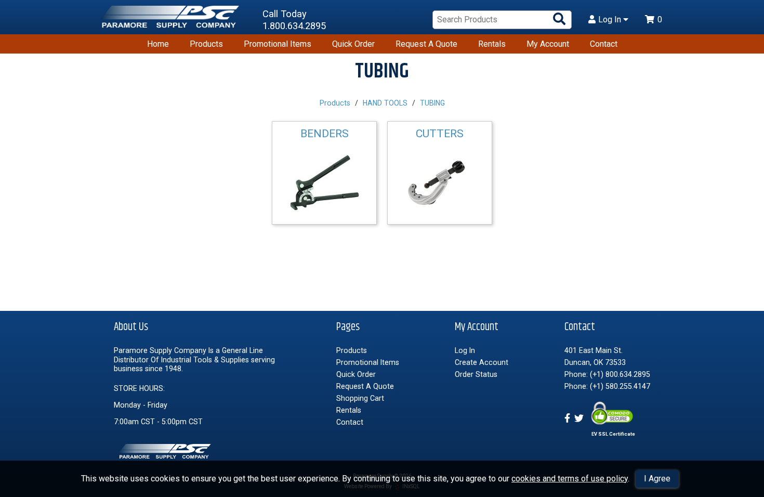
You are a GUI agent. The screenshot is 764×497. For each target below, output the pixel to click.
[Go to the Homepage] (171, 20)
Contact (603, 44)
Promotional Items (277, 44)
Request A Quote (426, 44)
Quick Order (353, 44)
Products (206, 44)
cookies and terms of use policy (569, 478)
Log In (610, 19)
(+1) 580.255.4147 (620, 386)
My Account (547, 44)
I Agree (657, 478)
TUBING (432, 103)
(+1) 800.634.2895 (620, 374)
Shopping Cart (360, 398)
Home (158, 44)
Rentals (492, 44)
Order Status (476, 374)
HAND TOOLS (385, 103)
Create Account (481, 362)
